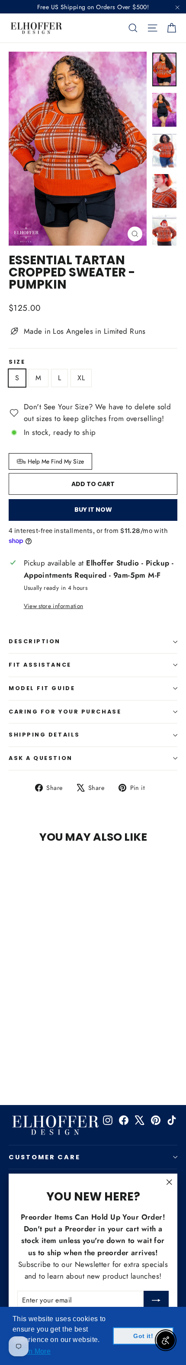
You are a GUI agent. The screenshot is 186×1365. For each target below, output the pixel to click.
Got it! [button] (143, 1335)
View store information (53, 606)
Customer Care (44, 1157)
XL (81, 378)
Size (17, 362)
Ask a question (41, 758)
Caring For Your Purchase (65, 711)
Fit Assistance (40, 664)
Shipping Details (44, 734)
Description (35, 641)
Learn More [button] (32, 1351)
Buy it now (93, 509)
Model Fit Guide (42, 688)
